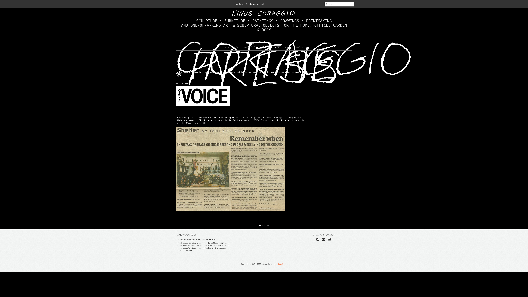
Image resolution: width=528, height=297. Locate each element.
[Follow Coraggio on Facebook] (319, 233)
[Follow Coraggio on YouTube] (324, 233)
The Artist (249, 42)
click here (205, 115)
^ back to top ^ (264, 218)
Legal (277, 257)
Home (227, 42)
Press (277, 42)
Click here (280, 113)
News (236, 42)
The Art (265, 42)
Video (287, 42)
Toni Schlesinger (207, 113)
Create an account (253, 4)
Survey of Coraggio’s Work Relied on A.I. (191, 232)
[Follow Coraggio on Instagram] (329, 233)
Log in (240, 4)
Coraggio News (187, 227)
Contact (299, 42)
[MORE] (189, 243)
